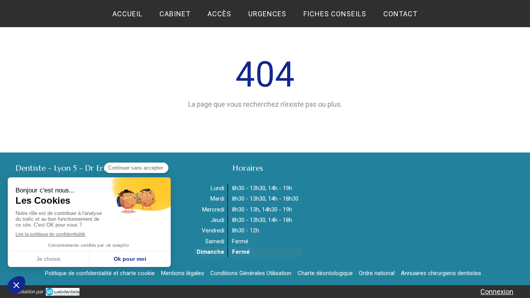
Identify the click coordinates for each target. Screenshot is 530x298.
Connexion (496, 292)
